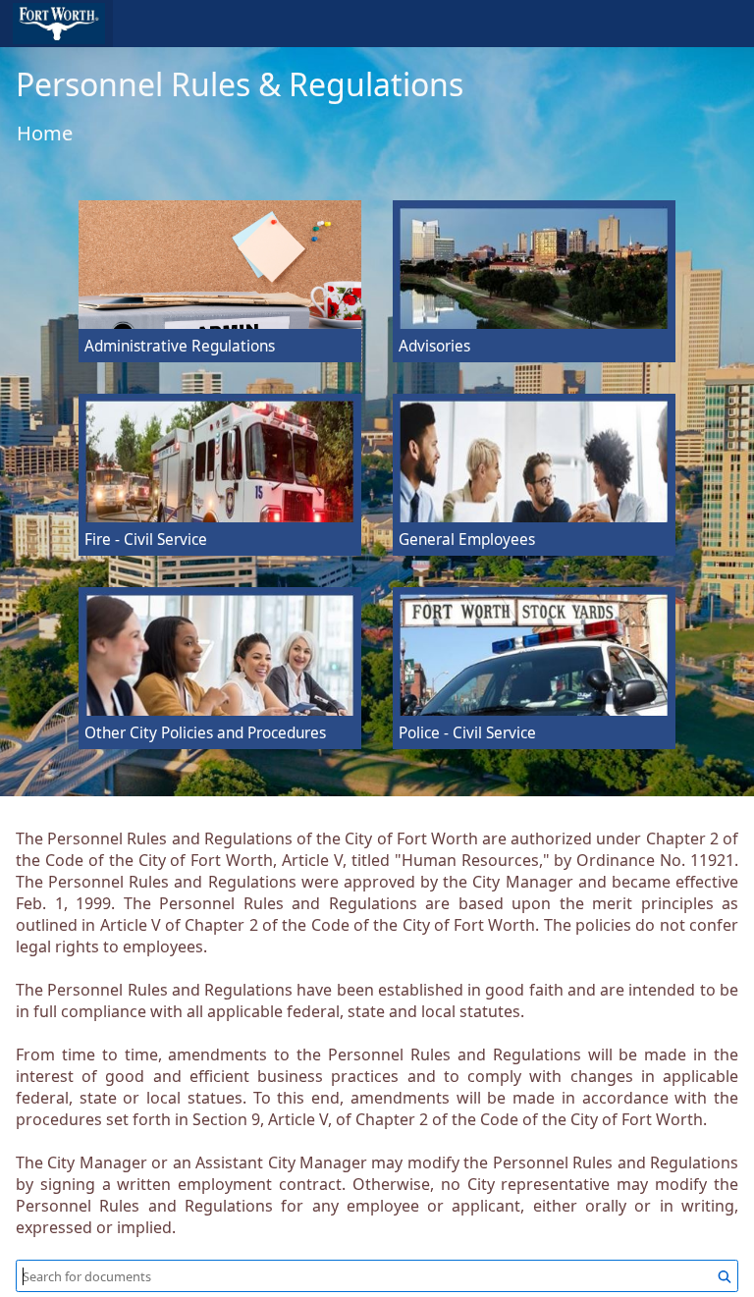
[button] (56, 23)
